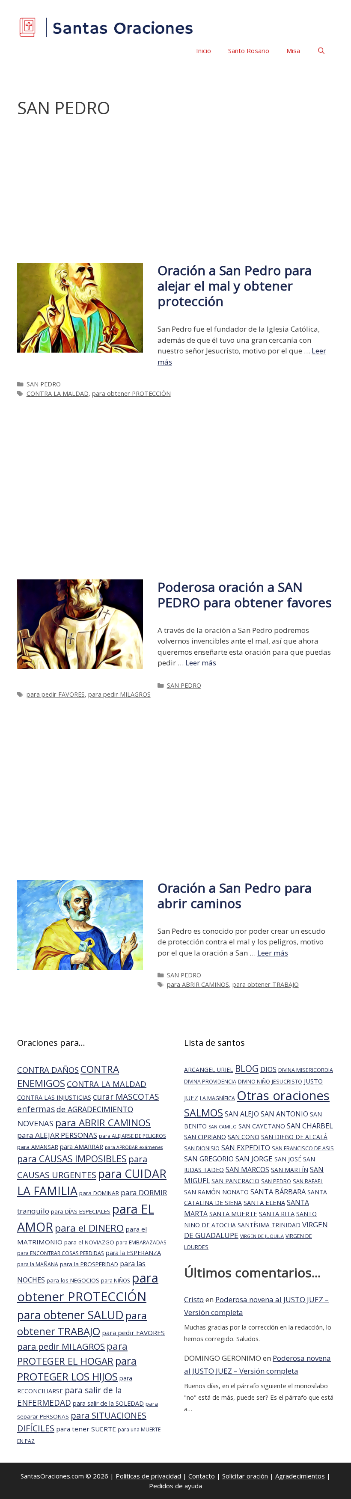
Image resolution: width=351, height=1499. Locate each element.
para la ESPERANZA (133, 1253)
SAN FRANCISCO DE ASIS (303, 1148)
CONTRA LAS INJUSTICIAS (54, 1097)
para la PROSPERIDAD (89, 1264)
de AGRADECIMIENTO (95, 1109)
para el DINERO (89, 1228)
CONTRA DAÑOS (48, 1069)
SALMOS (203, 1112)
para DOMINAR (99, 1193)
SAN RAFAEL (308, 1181)
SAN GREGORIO (209, 1159)
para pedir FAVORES (56, 694)
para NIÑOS (115, 1280)
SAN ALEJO (242, 1114)
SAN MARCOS (247, 1169)
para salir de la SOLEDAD (108, 1403)
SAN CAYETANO (261, 1126)
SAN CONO (243, 1136)
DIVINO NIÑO (254, 1081)
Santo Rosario (248, 50)
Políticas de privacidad (148, 1476)
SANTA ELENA (264, 1202)
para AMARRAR (81, 1147)
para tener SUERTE (86, 1429)
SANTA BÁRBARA (278, 1191)
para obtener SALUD (70, 1315)
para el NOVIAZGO (89, 1242)
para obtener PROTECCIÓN (131, 393)
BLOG (247, 1069)
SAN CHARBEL (310, 1126)
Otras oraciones (283, 1095)
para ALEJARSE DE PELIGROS (132, 1136)
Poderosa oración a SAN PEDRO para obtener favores (245, 594)
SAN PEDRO (44, 384)
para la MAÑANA (37, 1264)
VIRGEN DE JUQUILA (262, 1236)
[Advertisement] (175, 195)
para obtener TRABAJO (265, 984)
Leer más (200, 663)
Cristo (194, 1299)
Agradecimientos (300, 1476)
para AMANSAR (37, 1147)
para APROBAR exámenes (134, 1147)
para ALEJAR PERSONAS (57, 1135)
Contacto (201, 1476)
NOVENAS (35, 1123)
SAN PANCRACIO (235, 1181)
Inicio (203, 50)
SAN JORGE (254, 1159)
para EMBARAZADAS (141, 1242)
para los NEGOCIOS (73, 1280)
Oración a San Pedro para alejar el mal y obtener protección (235, 285)
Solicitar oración (245, 1476)
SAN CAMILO (222, 1127)
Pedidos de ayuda (175, 1485)
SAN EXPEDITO (245, 1147)
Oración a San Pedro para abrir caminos (235, 895)
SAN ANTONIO (284, 1114)
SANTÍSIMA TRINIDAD (269, 1225)
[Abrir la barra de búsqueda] (321, 50)
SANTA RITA (276, 1213)
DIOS (268, 1069)
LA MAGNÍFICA (217, 1098)
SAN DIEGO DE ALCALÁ (294, 1137)
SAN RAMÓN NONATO (216, 1192)
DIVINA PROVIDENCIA (210, 1081)
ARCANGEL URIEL (208, 1070)
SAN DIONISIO (202, 1148)
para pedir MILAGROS (119, 694)
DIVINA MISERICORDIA (305, 1070)
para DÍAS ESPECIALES (80, 1211)
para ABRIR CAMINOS (198, 984)
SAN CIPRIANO (205, 1136)
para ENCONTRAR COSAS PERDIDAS (60, 1253)
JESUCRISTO (287, 1081)
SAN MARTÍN (289, 1170)
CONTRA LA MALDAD (58, 393)
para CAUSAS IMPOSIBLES (72, 1158)
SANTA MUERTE (233, 1213)
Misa (293, 50)
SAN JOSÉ (287, 1159)
